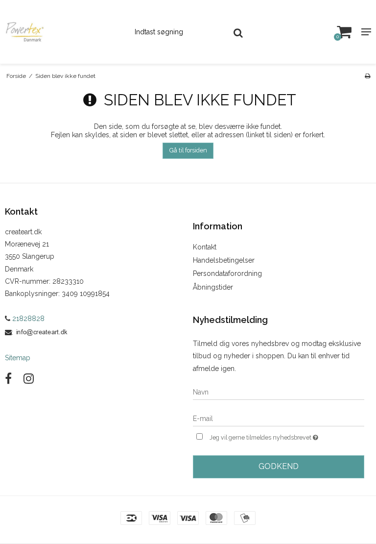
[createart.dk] (62, 32)
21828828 (27, 318)
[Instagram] (29, 378)
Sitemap (17, 358)
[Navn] (278, 392)
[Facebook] (8, 378)
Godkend (278, 466)
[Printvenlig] (367, 76)
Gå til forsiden (188, 150)
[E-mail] (278, 418)
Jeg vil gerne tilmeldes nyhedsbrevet (287, 435)
